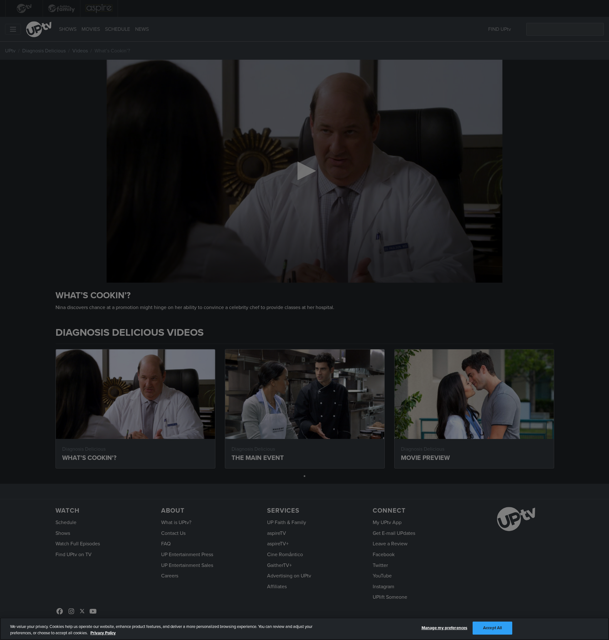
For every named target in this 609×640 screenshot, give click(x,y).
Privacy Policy (103, 633)
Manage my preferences (445, 627)
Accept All (492, 627)
